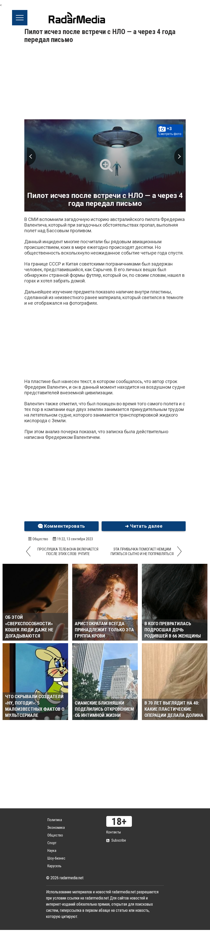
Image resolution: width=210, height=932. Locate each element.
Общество (40, 539)
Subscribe (118, 840)
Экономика (56, 827)
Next (178, 156)
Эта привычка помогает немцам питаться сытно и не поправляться (142, 551)
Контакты (113, 832)
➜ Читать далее (144, 526)
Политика (54, 820)
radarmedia (77, 17)
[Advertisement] (105, 82)
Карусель (54, 866)
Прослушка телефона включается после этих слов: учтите (67, 551)
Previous (31, 156)
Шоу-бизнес (56, 858)
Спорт (51, 843)
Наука (51, 851)
